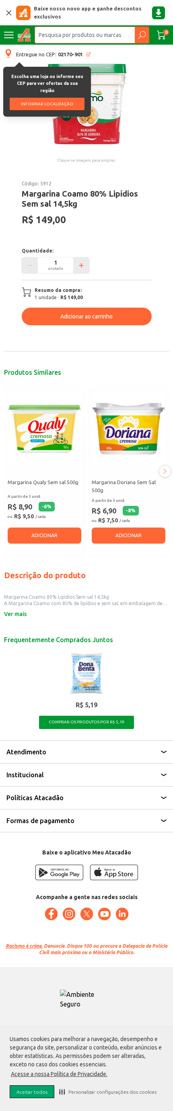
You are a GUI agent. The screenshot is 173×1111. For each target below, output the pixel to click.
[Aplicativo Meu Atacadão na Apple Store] (114, 872)
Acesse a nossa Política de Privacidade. (59, 1074)
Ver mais (15, 614)
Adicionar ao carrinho (86, 316)
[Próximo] (165, 471)
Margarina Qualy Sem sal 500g (43, 482)
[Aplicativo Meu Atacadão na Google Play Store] (59, 872)
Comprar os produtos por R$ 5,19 (86, 722)
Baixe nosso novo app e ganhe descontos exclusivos (88, 12)
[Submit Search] (142, 35)
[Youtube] (104, 914)
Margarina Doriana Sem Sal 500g (124, 486)
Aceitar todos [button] (31, 1092)
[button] (108, 1091)
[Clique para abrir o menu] (9, 35)
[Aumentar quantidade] (81, 265)
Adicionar (44, 535)
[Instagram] (68, 914)
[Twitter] (86, 914)
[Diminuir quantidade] (30, 265)
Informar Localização (47, 104)
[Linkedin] (121, 914)
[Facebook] (51, 914)
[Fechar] (9, 13)
